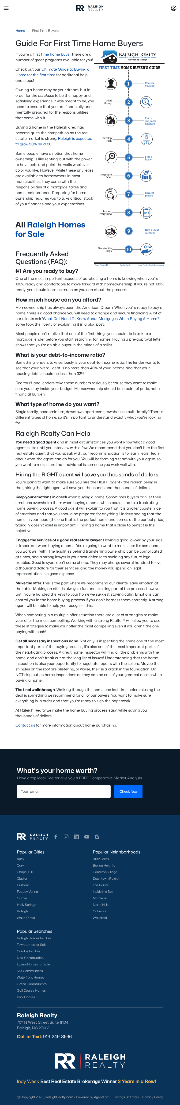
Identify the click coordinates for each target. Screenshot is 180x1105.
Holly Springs (26, 905)
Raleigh (22, 911)
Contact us (25, 725)
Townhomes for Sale (31, 945)
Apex (20, 859)
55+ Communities (30, 971)
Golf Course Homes (31, 990)
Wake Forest (26, 918)
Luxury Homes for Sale (33, 964)
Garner (22, 898)
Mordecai (100, 898)
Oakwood (100, 911)
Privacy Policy (152, 1097)
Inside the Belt (103, 891)
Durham (23, 885)
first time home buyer (52, 54)
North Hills (101, 905)
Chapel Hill (25, 872)
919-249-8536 (57, 1036)
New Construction (30, 958)
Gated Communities (32, 984)
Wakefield (100, 918)
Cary (20, 865)
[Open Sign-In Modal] (173, 8)
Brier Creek (101, 859)
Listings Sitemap (126, 1097)
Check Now (128, 791)
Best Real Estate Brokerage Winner (79, 1081)
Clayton (22, 878)
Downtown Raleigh (106, 878)
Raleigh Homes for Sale (34, 938)
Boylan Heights (104, 865)
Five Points (101, 885)
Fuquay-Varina (27, 891)
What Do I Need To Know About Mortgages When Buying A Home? (101, 319)
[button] (6, 8)
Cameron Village (105, 872)
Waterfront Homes (30, 977)
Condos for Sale (28, 951)
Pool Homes (26, 997)
